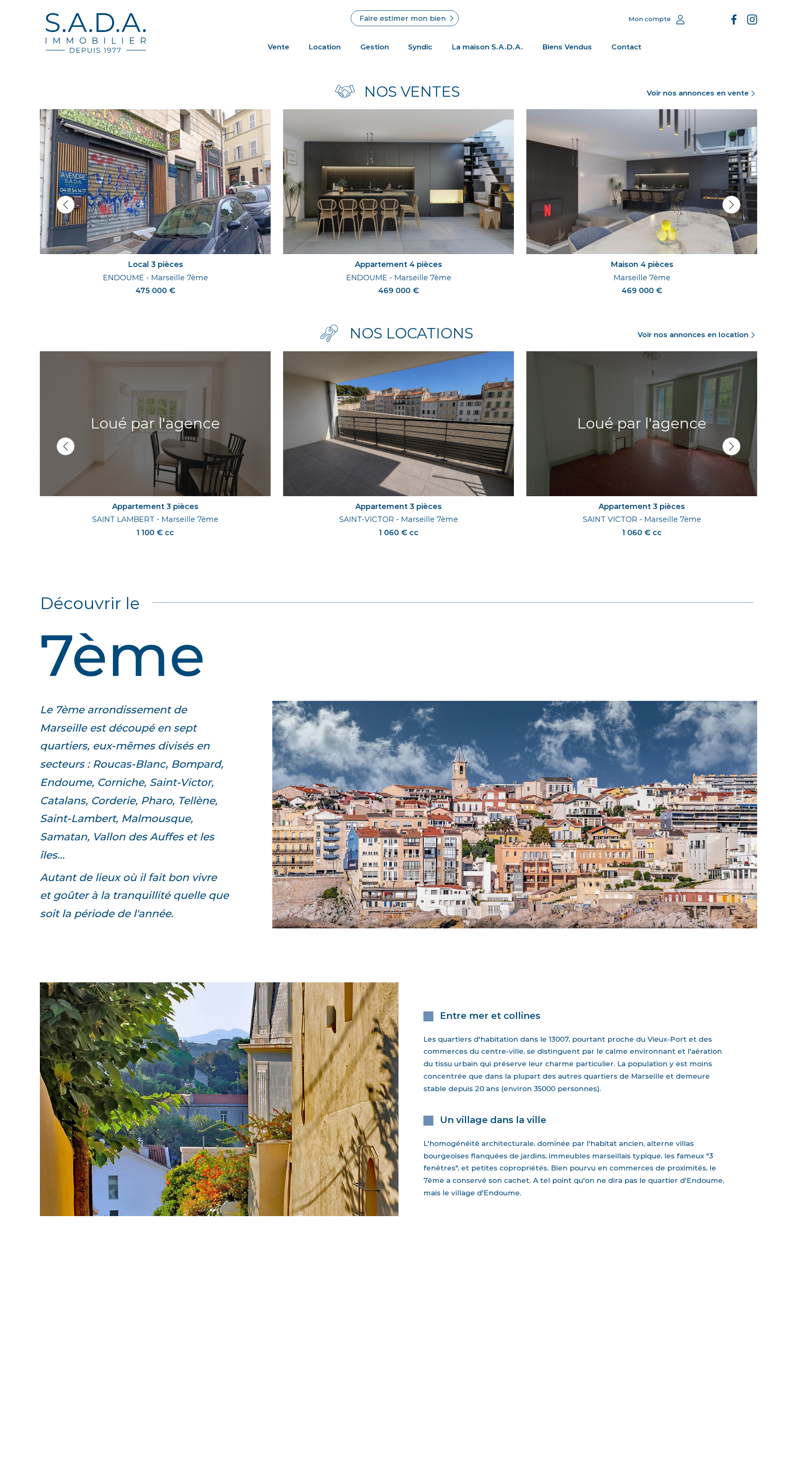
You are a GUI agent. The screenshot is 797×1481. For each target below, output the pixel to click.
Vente (278, 47)
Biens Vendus (567, 47)
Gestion (374, 47)
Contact (626, 47)
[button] (65, 205)
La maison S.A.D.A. (487, 47)
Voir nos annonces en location (693, 334)
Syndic (420, 47)
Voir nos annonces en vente (698, 93)
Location (324, 47)
